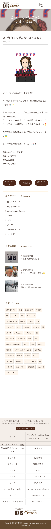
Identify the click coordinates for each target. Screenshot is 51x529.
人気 (37, 321)
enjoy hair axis (13, 206)
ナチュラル (18, 333)
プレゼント (21, 338)
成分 (20, 310)
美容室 (27, 356)
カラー (10, 220)
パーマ (10, 225)
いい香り (36, 327)
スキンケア (29, 310)
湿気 (36, 338)
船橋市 (19, 356)
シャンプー (11, 234)
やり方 (38, 310)
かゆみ (26, 344)
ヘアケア (14, 316)
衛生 (22, 316)
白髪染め (19, 361)
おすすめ (38, 350)
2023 (18, 327)
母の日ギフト (11, 310)
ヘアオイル (10, 356)
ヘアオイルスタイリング (22, 350)
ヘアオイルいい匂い (13, 344)
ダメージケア (20, 367)
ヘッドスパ (31, 316)
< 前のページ (9, 182)
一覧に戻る (25, 182)
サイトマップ (38, 501)
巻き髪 (8, 350)
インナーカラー (11, 373)
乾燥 (33, 344)
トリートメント (13, 229)
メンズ (35, 356)
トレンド (9, 361)
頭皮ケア (41, 344)
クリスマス (10, 338)
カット (10, 215)
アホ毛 (30, 321)
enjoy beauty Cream (16, 211)
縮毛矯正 (31, 367)
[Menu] (47, 5)
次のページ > (41, 182)
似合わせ (41, 367)
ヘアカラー (29, 333)
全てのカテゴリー (14, 201)
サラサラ (9, 367)
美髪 (29, 338)
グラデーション (30, 361)
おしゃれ (27, 327)
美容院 (22, 321)
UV (7, 316)
